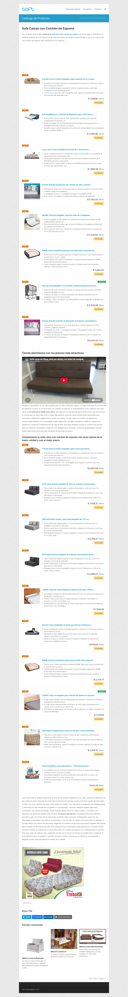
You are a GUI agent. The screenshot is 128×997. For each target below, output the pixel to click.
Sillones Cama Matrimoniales (91, 947)
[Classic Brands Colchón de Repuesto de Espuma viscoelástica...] (32, 328)
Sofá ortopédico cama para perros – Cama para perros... (66, 766)
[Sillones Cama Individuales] (35, 942)
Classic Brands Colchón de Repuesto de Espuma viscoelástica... (70, 321)
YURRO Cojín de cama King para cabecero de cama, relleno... (68, 590)
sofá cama (56, 34)
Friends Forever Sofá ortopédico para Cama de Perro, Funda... (68, 79)
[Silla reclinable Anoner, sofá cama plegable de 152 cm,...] (32, 526)
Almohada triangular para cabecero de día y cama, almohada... (68, 731)
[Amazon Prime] (101, 98)
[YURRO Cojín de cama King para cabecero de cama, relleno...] (32, 596)
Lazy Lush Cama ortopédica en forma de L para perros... (66, 149)
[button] (105, 9)
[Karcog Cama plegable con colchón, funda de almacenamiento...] (32, 292)
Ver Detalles (99, 102)
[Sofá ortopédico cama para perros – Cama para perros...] (32, 773)
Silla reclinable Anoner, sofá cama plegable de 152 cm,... (66, 519)
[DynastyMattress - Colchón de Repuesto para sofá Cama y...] (32, 117)
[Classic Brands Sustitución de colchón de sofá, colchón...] (32, 191)
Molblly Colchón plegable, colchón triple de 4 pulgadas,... (67, 215)
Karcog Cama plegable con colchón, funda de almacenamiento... (70, 286)
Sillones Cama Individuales (33, 958)
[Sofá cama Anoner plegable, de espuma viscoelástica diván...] (32, 561)
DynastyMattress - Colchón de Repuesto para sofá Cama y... (68, 114)
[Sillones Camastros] (64, 939)
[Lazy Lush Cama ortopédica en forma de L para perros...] (32, 156)
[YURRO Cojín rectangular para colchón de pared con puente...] (32, 702)
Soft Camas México (29, 989)
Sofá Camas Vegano (96, 979)
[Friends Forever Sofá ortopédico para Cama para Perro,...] (32, 450)
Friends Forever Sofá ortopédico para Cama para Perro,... (66, 449)
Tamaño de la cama (51, 93)
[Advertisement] (64, 58)
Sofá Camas (27, 903)
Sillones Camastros (58, 952)
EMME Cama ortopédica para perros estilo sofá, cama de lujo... (69, 250)
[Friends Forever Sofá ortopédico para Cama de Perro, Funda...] (32, 81)
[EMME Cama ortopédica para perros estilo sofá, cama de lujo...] (32, 254)
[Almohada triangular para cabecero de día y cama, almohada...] (32, 737)
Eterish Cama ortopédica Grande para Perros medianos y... (67, 625)
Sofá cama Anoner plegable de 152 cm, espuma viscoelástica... (69, 484)
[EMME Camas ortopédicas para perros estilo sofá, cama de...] (32, 667)
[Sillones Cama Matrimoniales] (92, 936)
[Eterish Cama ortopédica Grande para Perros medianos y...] (32, 632)
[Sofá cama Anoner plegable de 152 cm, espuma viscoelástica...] (32, 491)
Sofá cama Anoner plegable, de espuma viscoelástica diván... (68, 554)
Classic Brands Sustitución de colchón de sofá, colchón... (67, 185)
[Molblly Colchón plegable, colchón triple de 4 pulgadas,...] (32, 222)
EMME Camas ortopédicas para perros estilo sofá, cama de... (68, 660)
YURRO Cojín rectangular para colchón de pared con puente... (69, 695)
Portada (76, 18)
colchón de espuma (71, 34)
